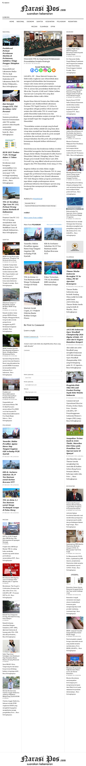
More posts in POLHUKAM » (54, 224)
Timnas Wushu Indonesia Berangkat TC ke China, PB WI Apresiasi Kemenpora (73, 277)
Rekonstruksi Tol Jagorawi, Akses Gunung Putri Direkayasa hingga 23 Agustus (74, 214)
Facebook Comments (46, 337)
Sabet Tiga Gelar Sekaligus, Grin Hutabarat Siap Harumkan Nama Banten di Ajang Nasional (11, 657)
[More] (54, 70)
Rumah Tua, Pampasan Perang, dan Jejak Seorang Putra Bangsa (11, 616)
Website (26, 389)
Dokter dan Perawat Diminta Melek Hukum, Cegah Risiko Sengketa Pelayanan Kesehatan (73, 505)
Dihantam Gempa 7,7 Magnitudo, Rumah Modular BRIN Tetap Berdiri (9, 305)
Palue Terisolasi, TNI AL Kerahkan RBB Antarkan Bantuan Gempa (51, 281)
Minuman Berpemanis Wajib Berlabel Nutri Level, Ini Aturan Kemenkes (73, 670)
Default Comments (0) (31, 337)
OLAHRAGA (44, 26)
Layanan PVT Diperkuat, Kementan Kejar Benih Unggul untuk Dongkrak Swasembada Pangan (74, 92)
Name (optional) (28, 374)
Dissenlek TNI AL (30, 203)
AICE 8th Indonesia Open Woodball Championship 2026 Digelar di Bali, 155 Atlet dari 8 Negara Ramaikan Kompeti (74, 335)
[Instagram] (45, 70)
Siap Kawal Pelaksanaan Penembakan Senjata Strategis (40, 206)
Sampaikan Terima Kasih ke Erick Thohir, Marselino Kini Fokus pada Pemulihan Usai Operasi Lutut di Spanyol (74, 446)
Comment (27, 350)
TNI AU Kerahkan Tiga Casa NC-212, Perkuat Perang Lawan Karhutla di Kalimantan (11, 207)
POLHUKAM (61, 21)
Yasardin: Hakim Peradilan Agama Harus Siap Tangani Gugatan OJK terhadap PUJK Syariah (11, 447)
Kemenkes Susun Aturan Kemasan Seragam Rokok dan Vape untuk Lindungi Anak (74, 590)
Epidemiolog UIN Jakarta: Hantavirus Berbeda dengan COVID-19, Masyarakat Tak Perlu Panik (74, 548)
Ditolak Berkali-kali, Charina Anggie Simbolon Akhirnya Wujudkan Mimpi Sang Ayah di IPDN (11, 693)
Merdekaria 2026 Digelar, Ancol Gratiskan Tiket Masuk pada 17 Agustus (11, 579)
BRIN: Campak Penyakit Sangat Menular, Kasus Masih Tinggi (74, 632)
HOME (11, 21)
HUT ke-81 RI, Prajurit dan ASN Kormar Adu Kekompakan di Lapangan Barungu (11, 539)
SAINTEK (39, 21)
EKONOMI (30, 21)
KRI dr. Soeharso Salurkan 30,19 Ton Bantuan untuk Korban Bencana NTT (10, 477)
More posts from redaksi (33, 217)
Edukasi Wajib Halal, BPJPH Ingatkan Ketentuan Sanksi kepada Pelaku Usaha (74, 51)
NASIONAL (20, 21)
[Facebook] (32, 70)
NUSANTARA (72, 21)
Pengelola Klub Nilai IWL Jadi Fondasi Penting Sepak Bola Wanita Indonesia (74, 390)
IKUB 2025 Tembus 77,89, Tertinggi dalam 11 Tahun (11, 154)
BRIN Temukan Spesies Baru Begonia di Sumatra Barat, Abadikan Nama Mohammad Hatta (11, 351)
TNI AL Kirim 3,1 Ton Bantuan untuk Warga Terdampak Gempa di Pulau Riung (11, 505)
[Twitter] (36, 70)
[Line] (49, 70)
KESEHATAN (50, 21)
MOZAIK (34, 26)
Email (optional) (28, 381)
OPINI (53, 26)
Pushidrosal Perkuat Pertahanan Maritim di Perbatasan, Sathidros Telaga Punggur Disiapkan (11, 56)
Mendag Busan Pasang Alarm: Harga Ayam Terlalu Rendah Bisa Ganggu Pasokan (73, 175)
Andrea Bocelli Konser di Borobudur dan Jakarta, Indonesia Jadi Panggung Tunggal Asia (74, 134)
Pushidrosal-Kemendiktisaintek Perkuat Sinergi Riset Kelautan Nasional (9, 395)
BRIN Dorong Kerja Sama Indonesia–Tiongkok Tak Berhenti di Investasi (11, 258)
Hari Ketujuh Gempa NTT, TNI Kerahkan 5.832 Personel (10, 108)
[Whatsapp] (41, 70)
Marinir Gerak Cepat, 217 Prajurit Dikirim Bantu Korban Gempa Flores (32, 313)
